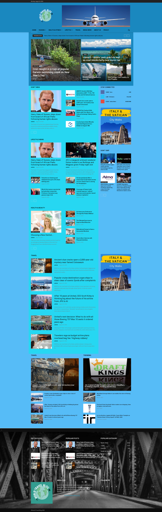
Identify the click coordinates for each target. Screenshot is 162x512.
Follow (129, 96)
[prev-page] (32, 132)
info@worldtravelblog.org (72, 495)
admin (33, 121)
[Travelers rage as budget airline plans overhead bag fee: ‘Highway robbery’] (41, 341)
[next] (128, 35)
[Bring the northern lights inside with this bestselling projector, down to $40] (108, 158)
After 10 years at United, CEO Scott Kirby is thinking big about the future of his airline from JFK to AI (74, 298)
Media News (104, 182)
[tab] (81, 430)
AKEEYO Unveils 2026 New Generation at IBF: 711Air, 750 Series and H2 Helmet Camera (85, 93)
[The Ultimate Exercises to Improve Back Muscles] (70, 223)
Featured (85, 74)
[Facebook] (102, 486)
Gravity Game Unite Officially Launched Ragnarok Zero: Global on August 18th (85, 123)
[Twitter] (116, 486)
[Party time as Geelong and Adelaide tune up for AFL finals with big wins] (35, 180)
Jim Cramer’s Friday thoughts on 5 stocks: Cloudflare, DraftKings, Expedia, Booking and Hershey (105, 386)
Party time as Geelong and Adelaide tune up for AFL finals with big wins (51, 179)
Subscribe (128, 101)
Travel (85, 54)
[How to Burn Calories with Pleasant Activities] (70, 240)
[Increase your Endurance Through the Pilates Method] (70, 214)
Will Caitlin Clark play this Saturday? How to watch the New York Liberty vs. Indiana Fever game (123, 167)
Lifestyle (35, 66)
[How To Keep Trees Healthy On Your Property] (118, 72)
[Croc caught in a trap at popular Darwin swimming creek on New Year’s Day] (56, 60)
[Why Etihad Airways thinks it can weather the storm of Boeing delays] (89, 397)
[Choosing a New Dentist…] (46, 222)
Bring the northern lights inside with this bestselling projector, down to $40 (107, 167)
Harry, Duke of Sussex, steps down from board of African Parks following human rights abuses (73, 35)
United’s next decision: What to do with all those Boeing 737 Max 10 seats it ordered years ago (73, 319)
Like (130, 92)
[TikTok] (112, 486)
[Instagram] (107, 486)
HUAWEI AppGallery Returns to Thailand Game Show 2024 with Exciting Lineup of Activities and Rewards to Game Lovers (124, 187)
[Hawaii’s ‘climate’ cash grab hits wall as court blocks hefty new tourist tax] (106, 51)
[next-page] (35, 132)
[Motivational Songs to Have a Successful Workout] (70, 231)
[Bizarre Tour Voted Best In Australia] (93, 72)
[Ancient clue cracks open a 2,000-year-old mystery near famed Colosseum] (70, 103)
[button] (129, 30)
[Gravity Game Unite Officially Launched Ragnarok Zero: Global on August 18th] (70, 124)
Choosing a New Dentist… (42, 235)
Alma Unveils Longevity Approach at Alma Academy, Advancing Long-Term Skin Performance (107, 187)
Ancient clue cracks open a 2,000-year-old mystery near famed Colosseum (85, 102)
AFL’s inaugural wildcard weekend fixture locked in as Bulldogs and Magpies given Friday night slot (80, 162)
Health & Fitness (35, 231)
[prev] (125, 35)
